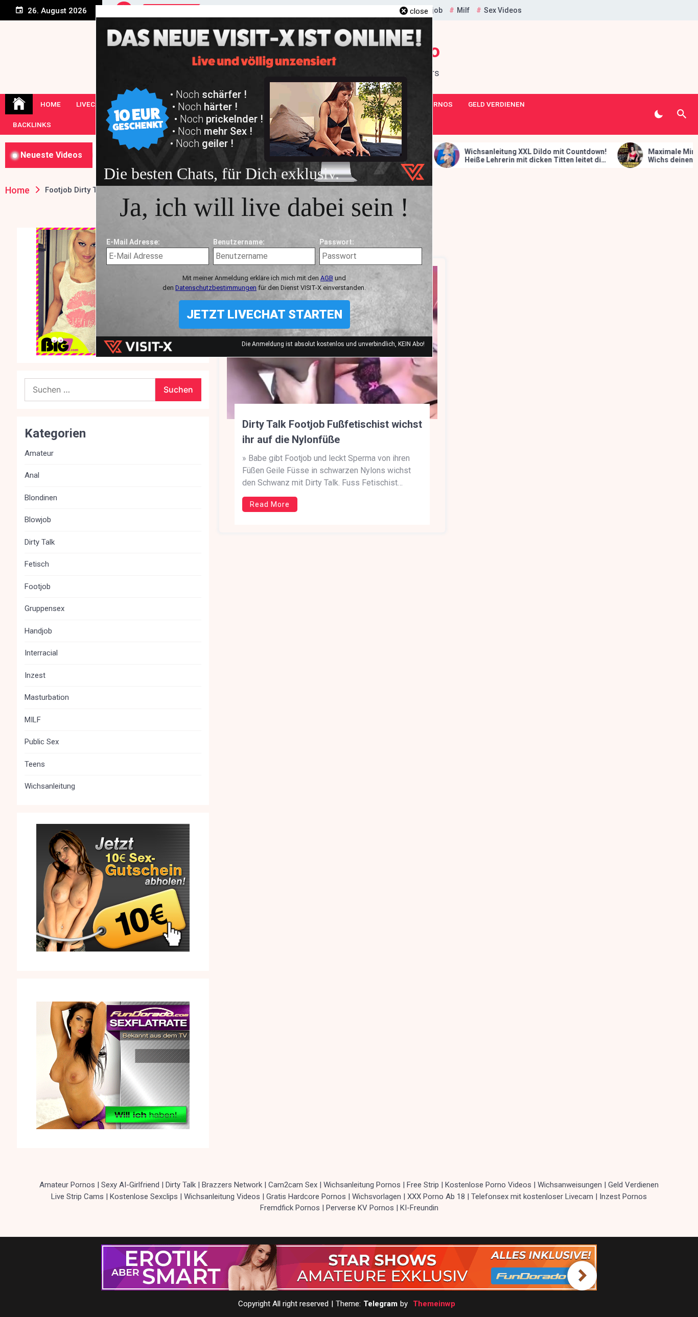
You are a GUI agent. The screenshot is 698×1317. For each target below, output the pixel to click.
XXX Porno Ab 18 (436, 1196)
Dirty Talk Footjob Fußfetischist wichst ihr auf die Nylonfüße (332, 432)
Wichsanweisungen (570, 1184)
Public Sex (42, 741)
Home (50, 104)
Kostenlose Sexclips (144, 1196)
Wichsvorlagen (376, 1196)
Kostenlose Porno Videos (488, 1184)
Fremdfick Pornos (290, 1207)
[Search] (681, 114)
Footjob (38, 586)
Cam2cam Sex (292, 1184)
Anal (32, 475)
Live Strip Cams (77, 1196)
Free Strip (423, 1184)
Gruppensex (44, 608)
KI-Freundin (419, 1207)
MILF (33, 719)
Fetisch (37, 564)
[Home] (19, 104)
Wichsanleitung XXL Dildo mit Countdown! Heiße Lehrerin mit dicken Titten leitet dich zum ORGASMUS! (471, 156)
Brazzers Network (232, 1184)
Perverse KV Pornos (360, 1207)
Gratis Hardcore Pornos (306, 1196)
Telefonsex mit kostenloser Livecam (532, 1196)
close (419, 11)
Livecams (93, 104)
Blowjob (38, 519)
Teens (35, 764)
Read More (270, 504)
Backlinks (32, 124)
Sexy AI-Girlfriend (130, 1184)
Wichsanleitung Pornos (362, 1184)
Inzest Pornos (623, 1196)
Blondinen (41, 497)
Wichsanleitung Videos (222, 1196)
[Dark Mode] (658, 114)
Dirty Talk (40, 542)
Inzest (35, 675)
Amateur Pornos (67, 1184)
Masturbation (47, 697)
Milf (463, 10)
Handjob (38, 631)
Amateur (39, 453)
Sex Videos (503, 10)
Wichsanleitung (50, 786)
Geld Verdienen (496, 104)
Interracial (41, 652)
